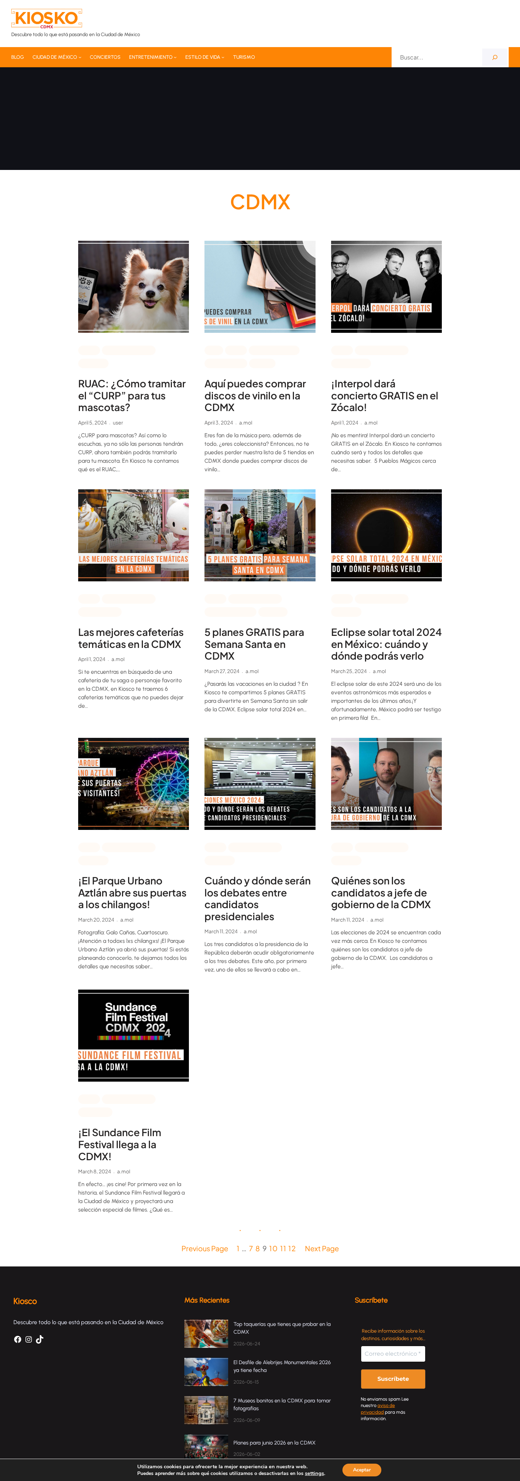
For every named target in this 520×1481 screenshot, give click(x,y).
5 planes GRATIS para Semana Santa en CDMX (254, 644)
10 (273, 1248)
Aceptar (362, 1469)
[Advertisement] (260, 120)
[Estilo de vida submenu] (222, 57)
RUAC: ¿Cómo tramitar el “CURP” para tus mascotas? (132, 395)
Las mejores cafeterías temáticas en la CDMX (131, 638)
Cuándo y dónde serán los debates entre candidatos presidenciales (257, 898)
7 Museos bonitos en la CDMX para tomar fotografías (282, 1404)
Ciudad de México (128, 350)
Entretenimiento (274, 350)
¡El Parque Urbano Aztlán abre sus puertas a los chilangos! (132, 892)
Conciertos (351, 363)
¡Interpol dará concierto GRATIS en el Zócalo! (384, 395)
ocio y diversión (230, 611)
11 (283, 1248)
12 (292, 1248)
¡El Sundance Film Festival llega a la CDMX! (119, 1144)
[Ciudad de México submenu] (80, 57)
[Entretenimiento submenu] (175, 57)
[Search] (494, 57)
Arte (214, 350)
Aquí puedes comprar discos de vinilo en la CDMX (255, 395)
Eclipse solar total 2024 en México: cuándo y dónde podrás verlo (386, 644)
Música (262, 363)
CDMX (89, 350)
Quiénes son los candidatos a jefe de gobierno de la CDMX (381, 892)
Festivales (95, 1112)
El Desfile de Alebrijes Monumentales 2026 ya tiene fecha (282, 1366)
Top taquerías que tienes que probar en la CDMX (282, 1328)
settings (314, 1473)
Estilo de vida (226, 363)
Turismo (273, 611)
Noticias (93, 363)
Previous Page (204, 1248)
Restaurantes (100, 611)
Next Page (322, 1248)
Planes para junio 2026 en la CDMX (275, 1443)
